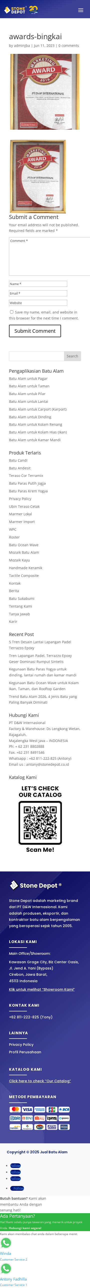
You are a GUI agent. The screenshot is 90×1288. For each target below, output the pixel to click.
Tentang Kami (20, 606)
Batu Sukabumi (21, 598)
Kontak (14, 583)
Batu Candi (18, 460)
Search (72, 356)
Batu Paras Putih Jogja (27, 483)
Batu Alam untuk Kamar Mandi (35, 439)
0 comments (68, 45)
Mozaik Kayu (19, 560)
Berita (14, 590)
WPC (12, 529)
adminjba (22, 45)
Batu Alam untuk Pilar (27, 393)
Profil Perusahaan (25, 1052)
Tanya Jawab (19, 614)
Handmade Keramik (25, 567)
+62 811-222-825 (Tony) (30, 1017)
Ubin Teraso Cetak (24, 506)
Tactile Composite (24, 575)
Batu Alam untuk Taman (29, 386)
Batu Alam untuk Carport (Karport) (37, 409)
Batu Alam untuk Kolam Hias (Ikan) (38, 432)
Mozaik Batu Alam (24, 552)
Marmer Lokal (20, 514)
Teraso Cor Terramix (26, 475)
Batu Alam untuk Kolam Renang (35, 424)
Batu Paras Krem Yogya (28, 491)
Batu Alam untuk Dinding (30, 417)
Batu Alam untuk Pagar (28, 378)
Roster (14, 537)
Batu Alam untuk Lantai (28, 401)
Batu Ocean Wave (23, 544)
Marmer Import (22, 521)
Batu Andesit (19, 468)
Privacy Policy (20, 498)
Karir (13, 621)
